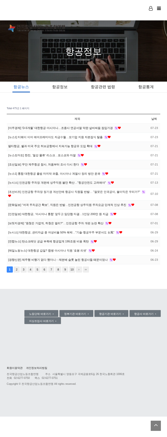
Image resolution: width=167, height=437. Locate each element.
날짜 (154, 118)
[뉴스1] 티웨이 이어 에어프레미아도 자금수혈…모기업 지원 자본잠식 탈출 (55, 137)
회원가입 (151, 14)
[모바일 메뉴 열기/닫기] (159, 8)
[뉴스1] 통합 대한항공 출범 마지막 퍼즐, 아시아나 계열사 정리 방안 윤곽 (54, 173)
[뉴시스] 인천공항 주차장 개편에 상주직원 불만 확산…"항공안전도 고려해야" (57, 182)
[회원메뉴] (151, 8)
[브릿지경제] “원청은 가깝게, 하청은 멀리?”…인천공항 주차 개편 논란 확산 (56, 223)
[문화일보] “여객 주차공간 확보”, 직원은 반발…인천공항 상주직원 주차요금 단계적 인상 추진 (67, 204)
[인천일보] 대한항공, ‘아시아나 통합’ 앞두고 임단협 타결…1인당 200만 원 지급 (58, 214)
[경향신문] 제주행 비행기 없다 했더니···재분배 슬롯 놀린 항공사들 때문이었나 (58, 259)
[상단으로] (156, 426)
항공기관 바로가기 (110, 313)
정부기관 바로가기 (75, 313)
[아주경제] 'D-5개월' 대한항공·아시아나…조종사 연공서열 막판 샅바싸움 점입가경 (61, 128)
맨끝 (86, 269)
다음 (79, 269)
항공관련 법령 (103, 87)
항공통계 (146, 87)
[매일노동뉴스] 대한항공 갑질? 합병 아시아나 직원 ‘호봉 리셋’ (48, 250)
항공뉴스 (21, 87)
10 (72, 269)
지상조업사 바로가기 (42, 321)
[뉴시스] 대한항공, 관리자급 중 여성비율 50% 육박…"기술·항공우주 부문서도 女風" (61, 232)
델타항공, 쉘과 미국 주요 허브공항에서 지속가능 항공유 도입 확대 (50, 146)
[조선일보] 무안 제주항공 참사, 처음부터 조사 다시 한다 (44, 164)
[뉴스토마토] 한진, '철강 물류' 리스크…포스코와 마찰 (42, 155)
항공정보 (60, 87)
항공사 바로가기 (144, 313)
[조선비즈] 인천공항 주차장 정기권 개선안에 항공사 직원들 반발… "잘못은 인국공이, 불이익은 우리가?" (74, 191)
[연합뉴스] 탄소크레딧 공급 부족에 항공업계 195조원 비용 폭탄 (49, 241)
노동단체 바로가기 (40, 313)
